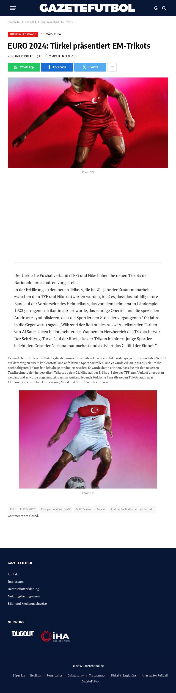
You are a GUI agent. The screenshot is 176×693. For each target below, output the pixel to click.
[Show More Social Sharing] (112, 67)
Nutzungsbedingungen (24, 596)
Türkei (100, 509)
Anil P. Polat (23, 56)
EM (12, 509)
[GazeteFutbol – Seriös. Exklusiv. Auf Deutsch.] (88, 8)
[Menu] (13, 8)
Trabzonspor (97, 675)
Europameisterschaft (55, 509)
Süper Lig (19, 675)
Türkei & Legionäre (23, 34)
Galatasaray (76, 675)
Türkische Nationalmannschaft (132, 509)
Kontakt (13, 574)
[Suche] (163, 8)
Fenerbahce (55, 675)
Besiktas (36, 675)
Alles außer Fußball (155, 675)
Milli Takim (83, 509)
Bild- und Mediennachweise (27, 603)
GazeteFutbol (90, 681)
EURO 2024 (28, 509)
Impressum (16, 581)
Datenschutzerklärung (23, 589)
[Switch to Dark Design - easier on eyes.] (156, 8)
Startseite (13, 22)
